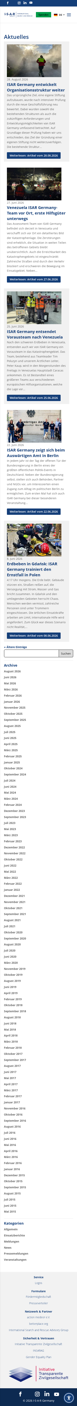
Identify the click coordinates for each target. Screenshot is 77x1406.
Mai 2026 (10, 683)
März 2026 (11, 689)
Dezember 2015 (14, 1175)
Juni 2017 (10, 1072)
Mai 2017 (10, 1078)
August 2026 (12, 671)
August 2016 (12, 1126)
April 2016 (11, 1151)
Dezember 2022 (14, 847)
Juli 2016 (9, 1133)
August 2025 (12, 726)
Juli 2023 (9, 823)
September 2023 (15, 817)
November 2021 (14, 902)
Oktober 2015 (13, 1181)
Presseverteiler (38, 1303)
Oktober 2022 (13, 859)
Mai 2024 (10, 792)
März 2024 (11, 798)
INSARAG (38, 1350)
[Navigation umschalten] (69, 17)
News (7, 1247)
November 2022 (14, 853)
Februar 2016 (13, 1163)
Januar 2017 (12, 1102)
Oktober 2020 (13, 932)
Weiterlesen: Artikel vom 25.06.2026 (34, 398)
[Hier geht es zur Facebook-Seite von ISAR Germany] (7, 3)
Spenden (43, 14)
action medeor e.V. (38, 1317)
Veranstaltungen (15, 1259)
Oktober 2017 (13, 1054)
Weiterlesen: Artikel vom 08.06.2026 (34, 635)
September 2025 (15, 720)
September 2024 (15, 774)
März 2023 (11, 835)
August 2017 (12, 1066)
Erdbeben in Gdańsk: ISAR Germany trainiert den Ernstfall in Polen (32, 569)
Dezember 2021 (14, 896)
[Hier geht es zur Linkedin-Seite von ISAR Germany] (24, 3)
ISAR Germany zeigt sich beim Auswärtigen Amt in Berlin (36, 452)
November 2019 (14, 969)
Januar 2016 (12, 1169)
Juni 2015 (10, 1205)
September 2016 (15, 1120)
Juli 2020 (9, 950)
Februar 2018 (13, 1048)
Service (38, 1277)
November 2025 (14, 707)
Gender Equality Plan (38, 1357)
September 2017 (15, 1060)
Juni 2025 (10, 738)
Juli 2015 (9, 1199)
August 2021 (12, 920)
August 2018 (12, 1017)
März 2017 (11, 1090)
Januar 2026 (12, 701)
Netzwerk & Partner (38, 1311)
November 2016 (14, 1108)
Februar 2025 (13, 756)
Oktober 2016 (13, 1114)
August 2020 (12, 944)
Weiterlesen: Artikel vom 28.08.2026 (34, 155)
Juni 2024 (10, 786)
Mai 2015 (10, 1211)
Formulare (38, 1291)
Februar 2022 (13, 883)
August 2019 (12, 981)
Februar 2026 (13, 695)
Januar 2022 (12, 890)
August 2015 (12, 1193)
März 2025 (11, 750)
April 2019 (11, 993)
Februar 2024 (13, 805)
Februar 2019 (13, 999)
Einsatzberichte (14, 1235)
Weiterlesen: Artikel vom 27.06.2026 (34, 279)
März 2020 (11, 963)
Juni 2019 (10, 987)
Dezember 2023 (14, 811)
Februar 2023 (13, 841)
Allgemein (11, 1229)
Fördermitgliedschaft (38, 1297)
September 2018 (15, 1011)
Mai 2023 (10, 829)
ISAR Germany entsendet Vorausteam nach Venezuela (35, 334)
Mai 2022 (10, 871)
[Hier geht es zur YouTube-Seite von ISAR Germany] (30, 3)
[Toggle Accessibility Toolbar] (69, 1398)
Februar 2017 (13, 1096)
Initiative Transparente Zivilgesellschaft (38, 1344)
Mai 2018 (10, 1029)
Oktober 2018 (13, 1005)
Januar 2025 (12, 762)
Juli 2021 (9, 926)
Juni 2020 (10, 956)
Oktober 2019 (13, 975)
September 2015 (15, 1187)
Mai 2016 (10, 1145)
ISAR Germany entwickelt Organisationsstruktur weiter (36, 87)
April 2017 (11, 1084)
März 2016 (11, 1157)
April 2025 (11, 744)
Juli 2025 (9, 732)
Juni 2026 (10, 677)
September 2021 (15, 914)
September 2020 (15, 938)
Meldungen (11, 1241)
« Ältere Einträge (15, 647)
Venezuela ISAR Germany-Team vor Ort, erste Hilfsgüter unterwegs (36, 213)
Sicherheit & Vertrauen (38, 1338)
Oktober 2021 (13, 908)
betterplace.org (38, 1324)
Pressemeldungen (16, 1253)
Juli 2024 (9, 780)
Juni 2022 (10, 865)
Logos (38, 1283)
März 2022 (11, 878)
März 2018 (11, 1041)
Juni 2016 (10, 1139)
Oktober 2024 (13, 768)
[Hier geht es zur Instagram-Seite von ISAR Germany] (19, 3)
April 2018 (11, 1035)
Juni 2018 (10, 1023)
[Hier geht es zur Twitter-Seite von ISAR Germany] (13, 3)
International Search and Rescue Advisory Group (38, 1330)
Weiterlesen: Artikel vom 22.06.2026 (34, 511)
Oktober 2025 (13, 714)
